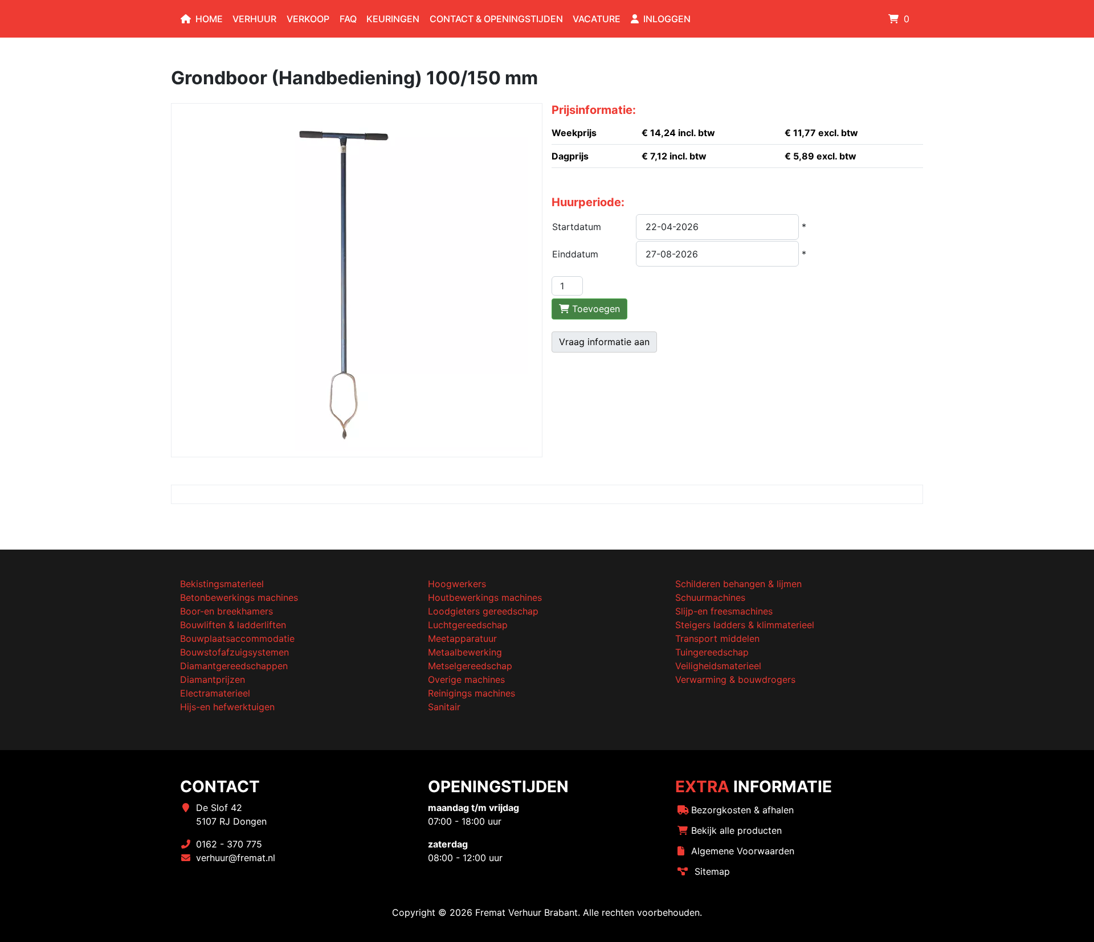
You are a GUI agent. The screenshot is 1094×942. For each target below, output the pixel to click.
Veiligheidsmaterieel (718, 665)
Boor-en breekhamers (226, 611)
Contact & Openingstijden (496, 18)
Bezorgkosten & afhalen (742, 810)
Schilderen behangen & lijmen (738, 583)
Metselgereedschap (470, 665)
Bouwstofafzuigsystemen (234, 652)
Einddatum (575, 254)
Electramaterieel (215, 693)
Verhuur (254, 18)
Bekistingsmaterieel (222, 583)
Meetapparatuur (462, 638)
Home (209, 18)
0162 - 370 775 (229, 844)
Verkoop (308, 18)
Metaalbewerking (465, 652)
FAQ (348, 18)
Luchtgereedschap (468, 624)
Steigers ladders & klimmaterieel (744, 624)
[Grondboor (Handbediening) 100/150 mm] (357, 279)
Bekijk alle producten (736, 830)
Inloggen (667, 18)
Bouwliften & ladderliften (233, 624)
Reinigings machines (471, 693)
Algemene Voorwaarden (742, 851)
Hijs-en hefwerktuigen (227, 706)
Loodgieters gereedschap (483, 611)
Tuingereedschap (712, 652)
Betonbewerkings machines (239, 597)
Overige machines (466, 679)
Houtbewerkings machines (485, 597)
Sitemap (712, 871)
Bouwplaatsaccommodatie (237, 638)
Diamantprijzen (212, 679)
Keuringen (392, 18)
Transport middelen (717, 638)
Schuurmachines (710, 597)
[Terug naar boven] (1074, 921)
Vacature (597, 18)
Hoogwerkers (457, 583)
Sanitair (444, 706)
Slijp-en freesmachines (724, 611)
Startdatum (576, 226)
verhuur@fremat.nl (235, 857)
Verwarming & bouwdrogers (735, 679)
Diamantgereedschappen (234, 665)
